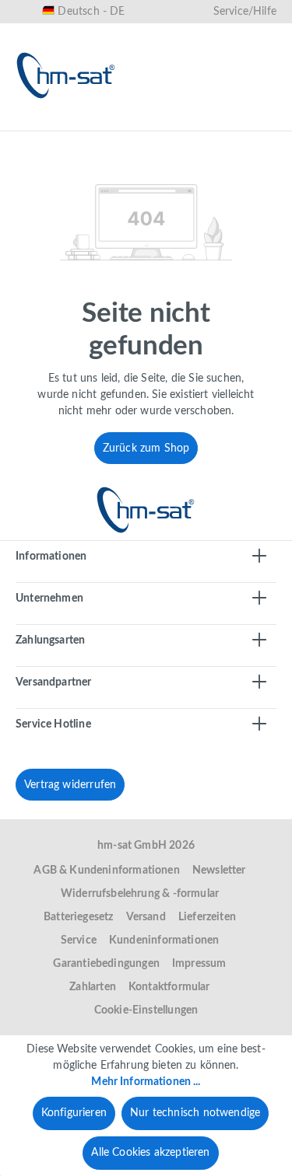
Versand (146, 917)
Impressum (199, 963)
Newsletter (219, 870)
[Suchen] (110, 122)
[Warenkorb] (259, 122)
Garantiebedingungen (106, 963)
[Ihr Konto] (209, 122)
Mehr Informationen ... (145, 1082)
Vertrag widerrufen (70, 785)
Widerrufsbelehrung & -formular (140, 893)
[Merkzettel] (159, 122)
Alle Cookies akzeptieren (150, 1152)
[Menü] (33, 122)
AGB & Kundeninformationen (106, 870)
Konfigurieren (74, 1113)
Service (79, 940)
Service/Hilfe (244, 11)
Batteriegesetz (79, 917)
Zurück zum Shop (146, 448)
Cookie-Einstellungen (146, 1010)
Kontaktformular (169, 987)
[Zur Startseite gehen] (66, 75)
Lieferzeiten (207, 917)
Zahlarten (92, 987)
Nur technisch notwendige (195, 1113)
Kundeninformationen (164, 940)
